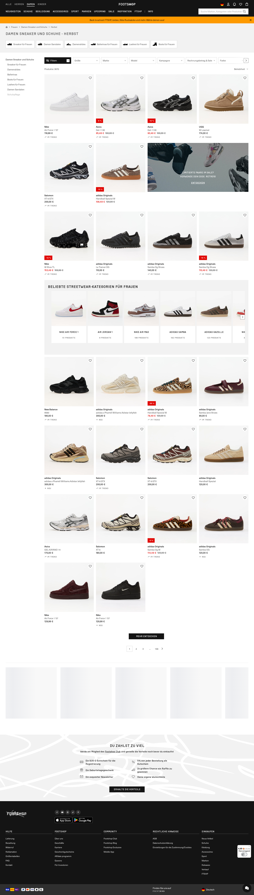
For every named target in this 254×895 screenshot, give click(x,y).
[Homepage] (29, 814)
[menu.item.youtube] (62, 812)
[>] (246, 60)
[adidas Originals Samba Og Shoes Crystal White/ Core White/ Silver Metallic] (223, 236)
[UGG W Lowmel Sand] (223, 99)
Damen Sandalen (15, 89)
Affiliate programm (63, 856)
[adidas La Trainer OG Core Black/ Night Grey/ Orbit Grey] (120, 236)
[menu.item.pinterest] (78, 812)
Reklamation (11, 851)
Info (150, 11)
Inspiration (124, 11)
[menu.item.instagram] (67, 812)
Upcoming (100, 11)
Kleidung (206, 847)
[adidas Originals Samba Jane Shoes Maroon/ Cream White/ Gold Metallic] (223, 381)
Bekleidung (43, 11)
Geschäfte (59, 843)
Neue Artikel (207, 838)
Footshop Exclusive (112, 847)
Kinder (42, 4)
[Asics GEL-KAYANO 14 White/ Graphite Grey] (69, 518)
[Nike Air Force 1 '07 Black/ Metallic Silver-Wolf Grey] (120, 587)
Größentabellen (13, 856)
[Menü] (249, 847)
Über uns (59, 838)
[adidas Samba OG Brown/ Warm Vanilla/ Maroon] (223, 518)
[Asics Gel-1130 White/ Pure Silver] (120, 99)
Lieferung (10, 838)
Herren (19, 4)
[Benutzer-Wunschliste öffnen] (240, 4)
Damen (31, 4)
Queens (58, 860)
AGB (155, 838)
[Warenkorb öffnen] (246, 4)
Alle (8, 4)
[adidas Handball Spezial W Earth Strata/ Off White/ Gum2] (120, 167)
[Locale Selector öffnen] (222, 4)
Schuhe (28, 11)
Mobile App (109, 851)
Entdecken (198, 182)
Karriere (58, 847)
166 (156, 648)
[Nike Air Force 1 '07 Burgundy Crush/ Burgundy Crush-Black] (69, 587)
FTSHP (138, 11)
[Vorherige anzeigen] (163, 649)
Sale (111, 11)
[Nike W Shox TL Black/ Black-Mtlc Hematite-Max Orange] (69, 236)
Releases (206, 865)
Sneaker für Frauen (16, 64)
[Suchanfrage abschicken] (244, 11)
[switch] (244, 854)
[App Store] (63, 820)
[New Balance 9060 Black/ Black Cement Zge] (69, 381)
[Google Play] (83, 820)
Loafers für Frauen (16, 84)
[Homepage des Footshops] (127, 4)
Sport (75, 11)
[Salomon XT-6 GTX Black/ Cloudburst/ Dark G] (120, 450)
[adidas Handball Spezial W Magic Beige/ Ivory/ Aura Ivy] (172, 381)
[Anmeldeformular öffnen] (228, 4)
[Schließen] (250, 20)
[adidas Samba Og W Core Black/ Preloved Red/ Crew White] (172, 518)
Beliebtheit (239, 69)
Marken (86, 11)
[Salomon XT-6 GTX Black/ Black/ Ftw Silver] (69, 167)
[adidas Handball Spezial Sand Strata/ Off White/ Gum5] (223, 450)
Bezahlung (10, 843)
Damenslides (13, 69)
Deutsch (210, 889)
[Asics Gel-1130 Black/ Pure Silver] (172, 99)
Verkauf (205, 869)
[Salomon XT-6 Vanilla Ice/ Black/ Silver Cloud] (120, 518)
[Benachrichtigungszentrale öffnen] (234, 4)
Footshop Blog (110, 843)
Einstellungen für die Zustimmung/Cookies (172, 847)
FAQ (7, 860)
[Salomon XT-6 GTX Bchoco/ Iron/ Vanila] (172, 450)
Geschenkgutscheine (64, 851)
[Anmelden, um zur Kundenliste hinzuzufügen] (90, 78)
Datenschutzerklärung (163, 843)
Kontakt (9, 865)
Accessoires (60, 11)
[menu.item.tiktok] (73, 812)
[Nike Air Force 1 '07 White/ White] (69, 99)
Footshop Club (113, 751)
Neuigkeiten (13, 11)
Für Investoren (61, 865)
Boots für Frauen (15, 79)
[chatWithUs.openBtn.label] (247, 888)
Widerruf (10, 847)
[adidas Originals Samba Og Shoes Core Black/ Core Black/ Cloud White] (172, 236)
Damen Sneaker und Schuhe (20, 59)
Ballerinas (12, 74)
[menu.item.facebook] (57, 812)
